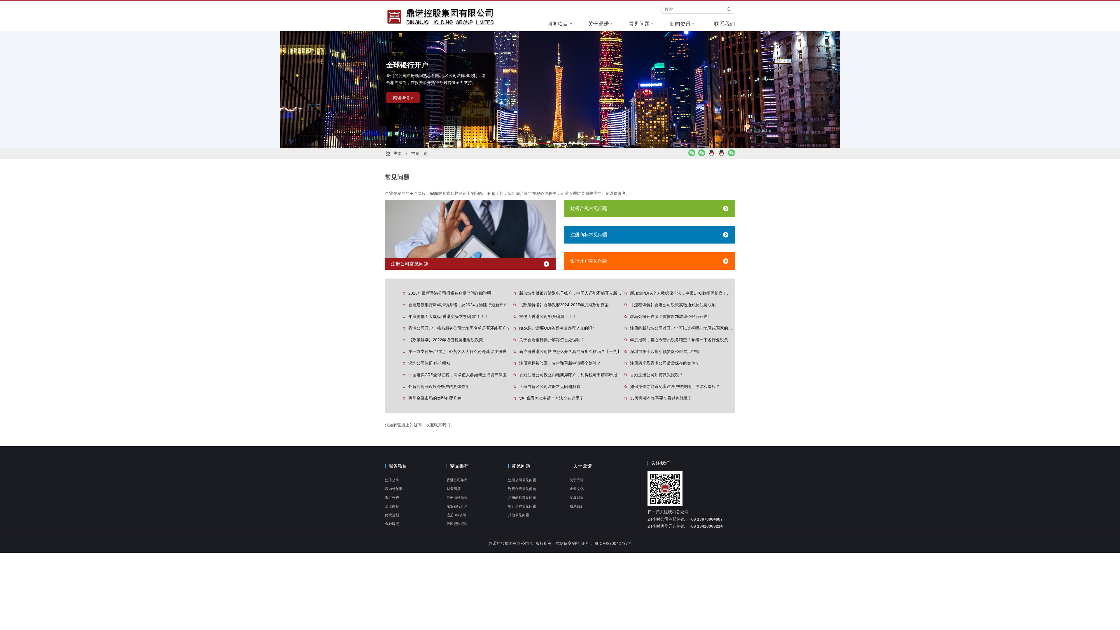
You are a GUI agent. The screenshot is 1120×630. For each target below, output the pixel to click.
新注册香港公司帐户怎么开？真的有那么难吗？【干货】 (570, 351)
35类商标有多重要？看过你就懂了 (661, 398)
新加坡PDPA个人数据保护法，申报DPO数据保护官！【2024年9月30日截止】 (682, 293)
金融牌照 (392, 524)
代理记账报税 (457, 524)
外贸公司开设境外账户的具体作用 (439, 386)
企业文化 (577, 489)
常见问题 (639, 24)
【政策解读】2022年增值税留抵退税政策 (445, 339)
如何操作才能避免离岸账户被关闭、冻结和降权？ (675, 386)
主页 (398, 153)
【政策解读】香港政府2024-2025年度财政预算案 (564, 304)
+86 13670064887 (706, 519)
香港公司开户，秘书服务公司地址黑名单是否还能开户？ (459, 328)
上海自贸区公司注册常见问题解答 (549, 386)
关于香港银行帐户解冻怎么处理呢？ (551, 339)
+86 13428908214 (706, 526)
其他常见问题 (518, 515)
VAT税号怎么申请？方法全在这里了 (551, 398)
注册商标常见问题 (589, 234)
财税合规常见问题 (589, 208)
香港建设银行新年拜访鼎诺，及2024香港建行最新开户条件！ (460, 304)
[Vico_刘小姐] (691, 155)
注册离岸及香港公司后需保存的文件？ (664, 363)
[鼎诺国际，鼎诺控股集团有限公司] (452, 16)
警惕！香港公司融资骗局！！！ (547, 316)
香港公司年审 (457, 480)
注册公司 (392, 480)
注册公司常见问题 (409, 263)
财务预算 (454, 489)
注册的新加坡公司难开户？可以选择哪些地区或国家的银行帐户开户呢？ (682, 328)
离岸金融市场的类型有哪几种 (434, 398)
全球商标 (392, 506)
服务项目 (557, 24)
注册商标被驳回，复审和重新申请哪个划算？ (560, 363)
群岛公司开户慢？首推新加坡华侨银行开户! (669, 316)
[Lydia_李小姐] (701, 155)
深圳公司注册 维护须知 (429, 363)
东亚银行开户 (457, 506)
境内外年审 (393, 489)
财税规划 (392, 515)
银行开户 (392, 498)
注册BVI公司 (456, 515)
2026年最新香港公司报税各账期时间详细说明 (449, 293)
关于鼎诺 (598, 24)
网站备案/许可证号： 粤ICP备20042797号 (593, 543)
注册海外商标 (457, 498)
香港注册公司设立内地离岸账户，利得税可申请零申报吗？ (571, 374)
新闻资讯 (680, 24)
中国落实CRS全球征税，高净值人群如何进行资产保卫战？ (460, 374)
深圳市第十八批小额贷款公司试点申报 (664, 351)
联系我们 (724, 24)
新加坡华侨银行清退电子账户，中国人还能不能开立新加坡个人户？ (571, 293)
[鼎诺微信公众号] (731, 155)
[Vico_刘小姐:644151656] (711, 155)
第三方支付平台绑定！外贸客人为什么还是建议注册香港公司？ (460, 351)
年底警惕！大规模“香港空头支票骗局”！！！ (448, 316)
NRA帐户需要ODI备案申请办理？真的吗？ (557, 328)
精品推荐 (459, 466)
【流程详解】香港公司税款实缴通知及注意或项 (673, 304)
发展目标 (577, 498)
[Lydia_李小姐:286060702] (721, 155)
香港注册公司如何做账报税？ (656, 374)
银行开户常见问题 (589, 260)
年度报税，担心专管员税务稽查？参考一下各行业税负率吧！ (682, 339)
